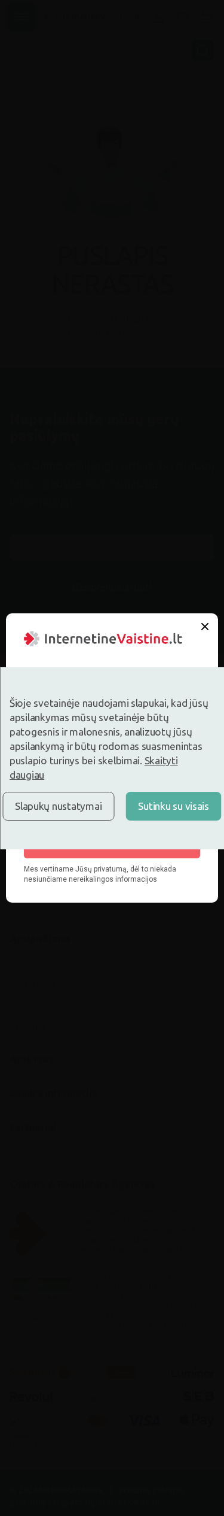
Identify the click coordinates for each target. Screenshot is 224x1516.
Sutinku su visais (173, 806)
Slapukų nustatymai (58, 806)
